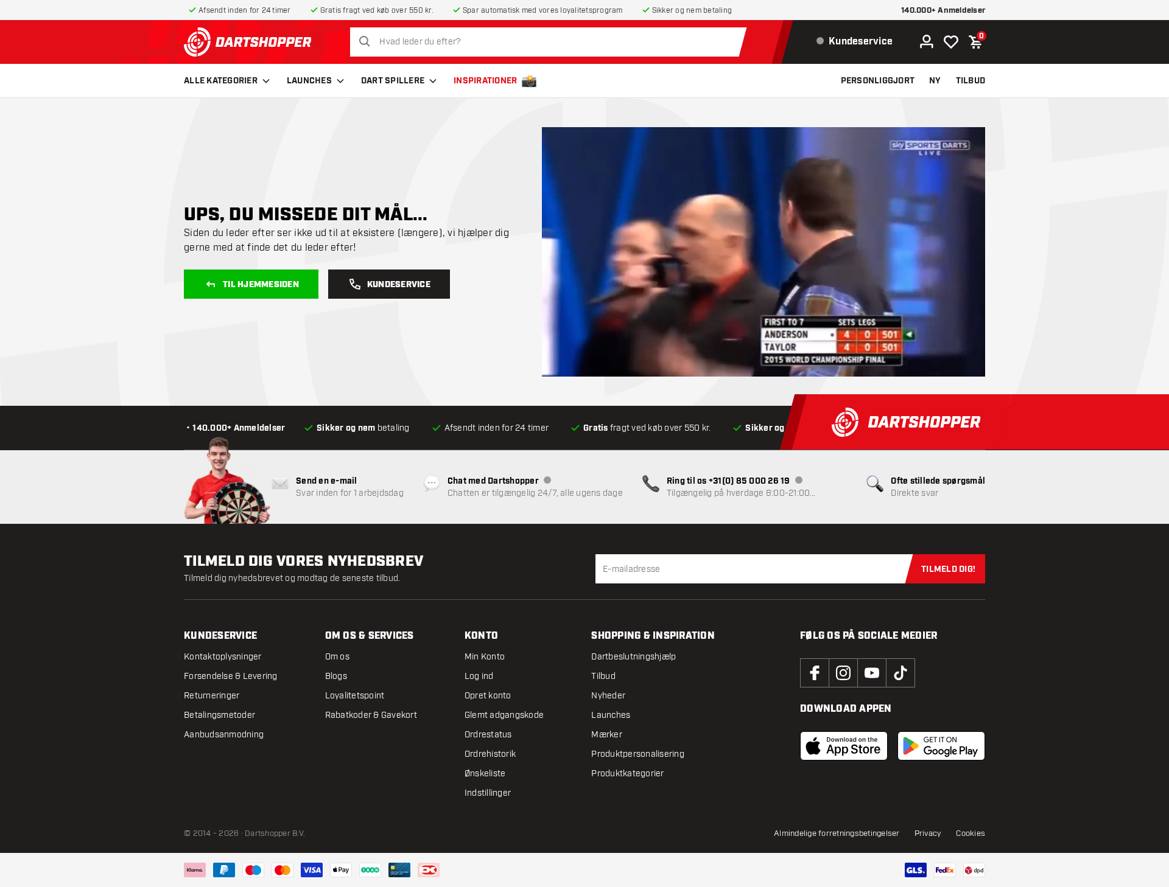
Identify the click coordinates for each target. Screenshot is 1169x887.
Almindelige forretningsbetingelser (837, 833)
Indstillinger (488, 793)
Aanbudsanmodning (224, 734)
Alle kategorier (221, 80)
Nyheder (608, 695)
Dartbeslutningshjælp (633, 657)
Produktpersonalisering (637, 754)
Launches (309, 80)
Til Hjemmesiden (261, 284)
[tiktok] (900, 672)
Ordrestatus (488, 734)
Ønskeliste (485, 773)
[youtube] (871, 672)
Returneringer (211, 695)
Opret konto (488, 695)
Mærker (606, 734)
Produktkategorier (627, 773)
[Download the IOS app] (844, 745)
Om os (337, 657)
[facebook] (814, 672)
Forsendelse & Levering (231, 676)
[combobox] (551, 42)
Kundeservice (398, 284)
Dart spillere (392, 80)
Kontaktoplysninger (223, 657)
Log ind (479, 676)
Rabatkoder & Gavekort (371, 715)
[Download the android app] (941, 745)
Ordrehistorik (490, 754)
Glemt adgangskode (504, 715)
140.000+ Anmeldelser (943, 10)
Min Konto (485, 657)
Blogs (336, 676)
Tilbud (603, 676)
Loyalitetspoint (355, 695)
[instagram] (843, 672)
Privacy (928, 833)
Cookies (970, 833)
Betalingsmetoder (219, 715)
